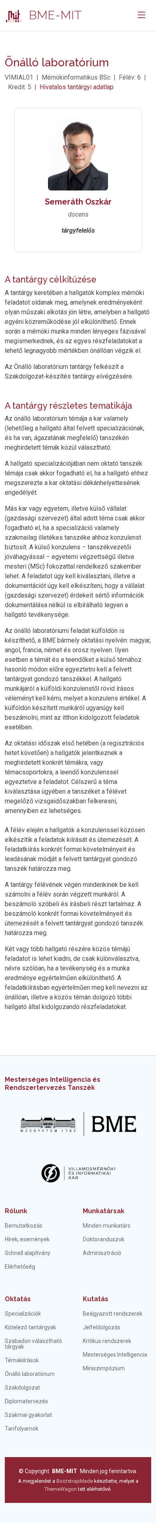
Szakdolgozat (22, 1387)
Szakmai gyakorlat (28, 1415)
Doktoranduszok (103, 1239)
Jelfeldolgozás (101, 1327)
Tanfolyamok (21, 1428)
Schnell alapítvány (27, 1253)
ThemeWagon (61, 1489)
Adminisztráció (102, 1253)
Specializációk (23, 1313)
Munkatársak (103, 1211)
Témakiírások (22, 1360)
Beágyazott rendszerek (112, 1313)
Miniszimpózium (104, 1368)
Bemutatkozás (23, 1225)
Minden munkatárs (106, 1225)
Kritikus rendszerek (107, 1341)
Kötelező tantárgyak (30, 1327)
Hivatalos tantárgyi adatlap (77, 87)
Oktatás (18, 1299)
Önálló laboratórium (30, 1374)
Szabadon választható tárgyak (33, 1343)
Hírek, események (27, 1239)
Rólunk (16, 1211)
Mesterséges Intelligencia (115, 1354)
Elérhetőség (20, 1266)
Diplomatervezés (26, 1401)
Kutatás (95, 1299)
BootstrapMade (74, 1481)
